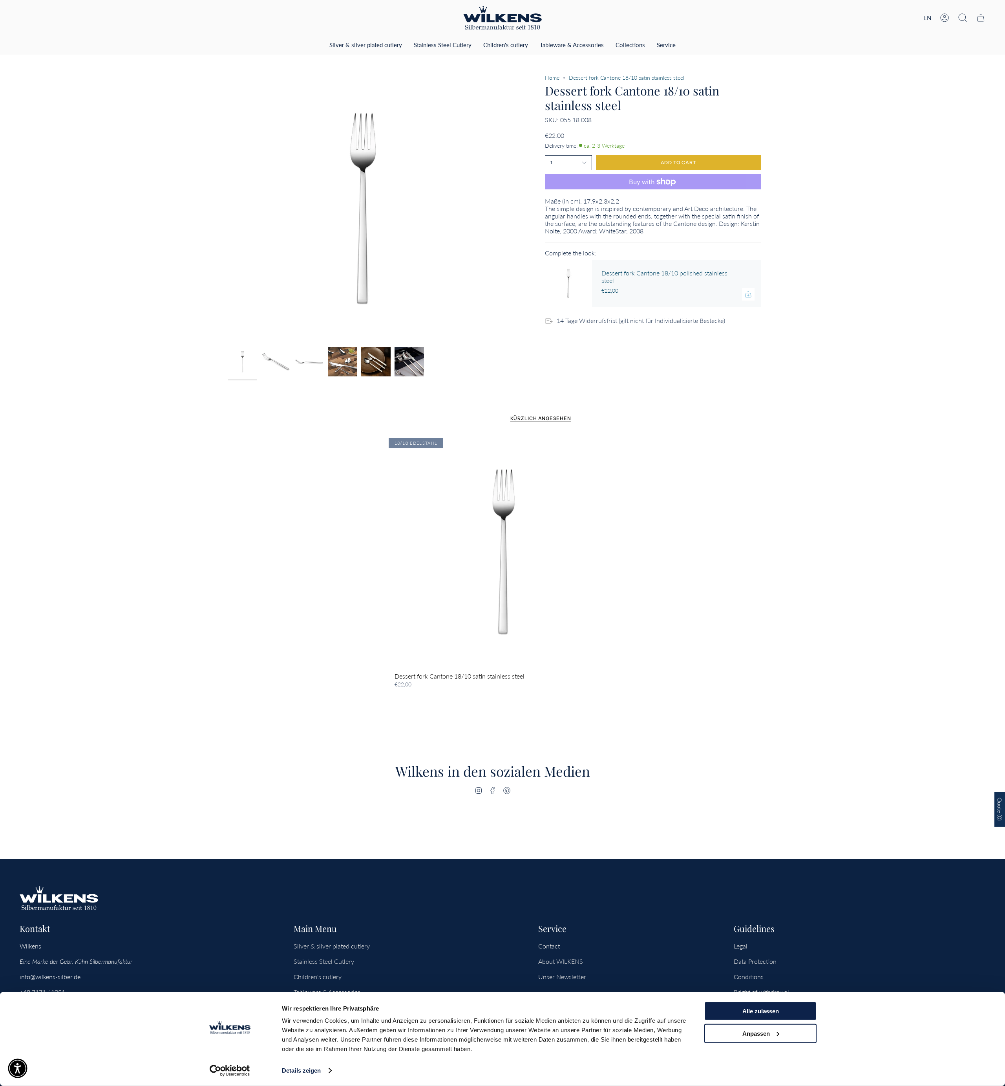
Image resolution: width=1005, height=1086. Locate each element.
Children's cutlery (318, 976)
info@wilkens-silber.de (50, 976)
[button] (963, 17)
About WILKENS (560, 961)
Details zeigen (301, 1070)
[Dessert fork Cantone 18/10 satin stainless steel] (503, 552)
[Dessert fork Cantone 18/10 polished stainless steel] (568, 283)
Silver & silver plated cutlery (332, 946)
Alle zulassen (760, 1011)
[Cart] (981, 17)
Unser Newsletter (562, 976)
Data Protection (755, 961)
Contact (549, 946)
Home (552, 77)
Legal (740, 946)
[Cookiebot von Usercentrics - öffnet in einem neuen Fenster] (230, 1071)
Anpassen (756, 1033)
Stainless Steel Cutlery (324, 961)
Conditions (749, 976)
